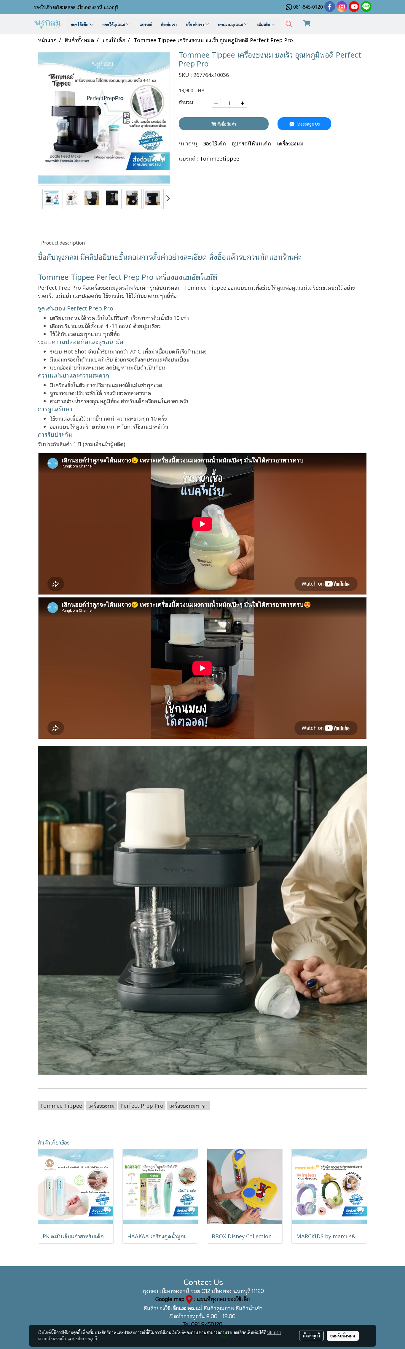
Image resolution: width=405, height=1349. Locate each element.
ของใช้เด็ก (80, 24)
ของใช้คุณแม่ (114, 24)
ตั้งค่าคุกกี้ (311, 1335)
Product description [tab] (63, 242)
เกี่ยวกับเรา (195, 24)
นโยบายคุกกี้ (86, 1338)
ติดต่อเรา (169, 24)
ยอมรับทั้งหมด (342, 1335)
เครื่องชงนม (290, 143)
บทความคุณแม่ (231, 24)
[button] (289, 24)
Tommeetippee (219, 158)
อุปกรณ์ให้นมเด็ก (252, 143)
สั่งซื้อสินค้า (226, 123)
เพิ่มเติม (264, 24)
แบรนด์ (145, 24)
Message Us (307, 123)
